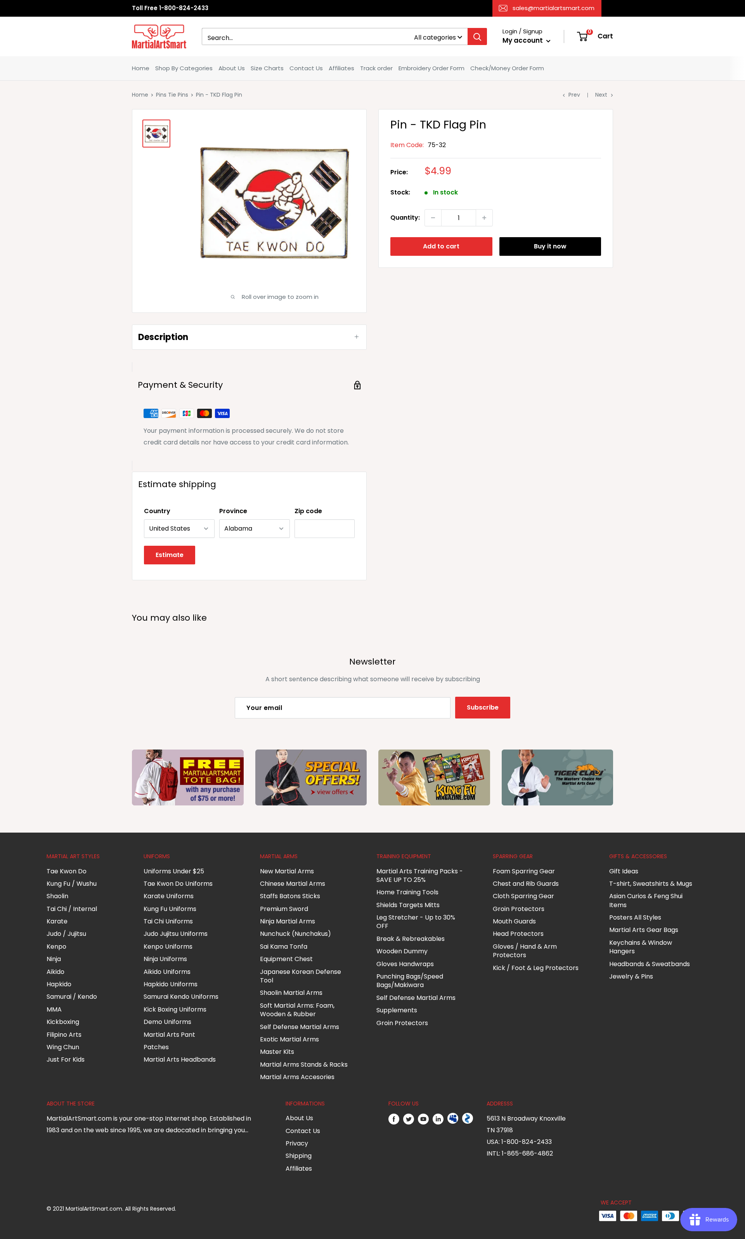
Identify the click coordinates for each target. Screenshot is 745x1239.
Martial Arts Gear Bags (643, 929)
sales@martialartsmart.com (553, 8)
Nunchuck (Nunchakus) (295, 933)
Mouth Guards (514, 921)
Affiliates (341, 68)
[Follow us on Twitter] (408, 1118)
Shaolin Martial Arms (291, 992)
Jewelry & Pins (631, 976)
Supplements (396, 1010)
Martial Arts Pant (169, 1034)
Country (157, 511)
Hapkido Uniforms (171, 984)
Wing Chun (63, 1047)
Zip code (308, 511)
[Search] (477, 36)
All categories (435, 37)
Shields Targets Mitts (408, 905)
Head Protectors (518, 933)
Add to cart (441, 246)
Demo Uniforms (167, 1021)
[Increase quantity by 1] (484, 218)
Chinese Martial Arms (292, 883)
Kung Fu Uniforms (170, 908)
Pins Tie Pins (172, 95)
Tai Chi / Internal (72, 908)
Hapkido (59, 984)
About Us (231, 68)
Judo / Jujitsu (66, 933)
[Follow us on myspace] (452, 1118)
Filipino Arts (64, 1034)
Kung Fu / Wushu (72, 883)
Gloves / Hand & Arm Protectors (525, 951)
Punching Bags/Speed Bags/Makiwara (409, 980)
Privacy (297, 1143)
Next (601, 95)
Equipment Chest (286, 958)
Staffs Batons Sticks (290, 896)
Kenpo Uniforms (168, 946)
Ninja (54, 958)
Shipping (299, 1155)
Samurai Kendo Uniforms (181, 996)
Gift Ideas (623, 871)
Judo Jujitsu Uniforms (176, 933)
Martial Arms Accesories (297, 1076)
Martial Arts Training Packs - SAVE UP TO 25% (419, 875)
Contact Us (306, 68)
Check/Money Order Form (507, 68)
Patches (156, 1047)
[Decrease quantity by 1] (433, 218)
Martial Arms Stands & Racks (304, 1064)
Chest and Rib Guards (526, 883)
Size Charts (267, 68)
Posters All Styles (635, 917)
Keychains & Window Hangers (640, 947)
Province (233, 511)
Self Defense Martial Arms (299, 1026)
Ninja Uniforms (165, 958)
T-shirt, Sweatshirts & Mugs (650, 883)
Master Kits (277, 1051)
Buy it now (550, 246)
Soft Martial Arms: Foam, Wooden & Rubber (297, 1010)
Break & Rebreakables (410, 938)
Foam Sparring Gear (524, 871)
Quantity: (405, 217)
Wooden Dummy (402, 951)
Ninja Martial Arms (287, 921)
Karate (57, 921)
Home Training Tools (407, 892)
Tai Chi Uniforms (168, 921)
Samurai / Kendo (72, 996)
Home (140, 68)
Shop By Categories (184, 68)
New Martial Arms (287, 871)
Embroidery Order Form (431, 68)
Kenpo (56, 946)
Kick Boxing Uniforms (175, 1009)
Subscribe (483, 707)
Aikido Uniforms (167, 971)
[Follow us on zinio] (467, 1118)
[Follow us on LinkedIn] (438, 1118)
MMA (54, 1009)
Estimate (170, 554)
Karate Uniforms (169, 896)
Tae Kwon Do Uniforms (178, 883)
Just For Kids (66, 1059)
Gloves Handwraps (405, 964)
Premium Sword (284, 908)
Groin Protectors (402, 1023)
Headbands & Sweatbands (649, 964)
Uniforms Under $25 (174, 871)
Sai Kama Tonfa (283, 946)
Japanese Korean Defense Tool (300, 976)
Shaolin (57, 896)
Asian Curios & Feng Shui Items (646, 900)
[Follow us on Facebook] (393, 1118)
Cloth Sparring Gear (523, 896)
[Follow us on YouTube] (423, 1118)
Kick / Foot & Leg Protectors (536, 967)
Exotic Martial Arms (289, 1039)
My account (523, 40)
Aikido (55, 971)
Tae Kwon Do (67, 871)
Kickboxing (63, 1021)
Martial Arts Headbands (180, 1059)
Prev (574, 95)
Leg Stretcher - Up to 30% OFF (415, 921)
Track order (376, 68)
